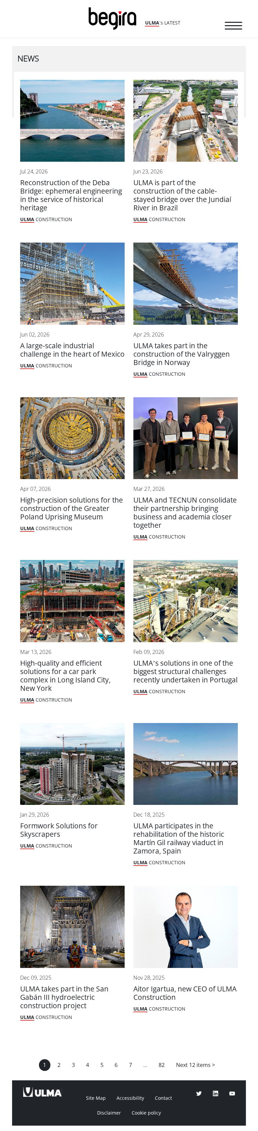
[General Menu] (233, 26)
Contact (163, 1098)
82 (162, 1065)
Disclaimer (109, 1113)
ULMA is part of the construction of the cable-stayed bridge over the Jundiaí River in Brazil (182, 195)
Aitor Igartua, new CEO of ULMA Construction (184, 993)
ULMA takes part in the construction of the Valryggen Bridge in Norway (181, 354)
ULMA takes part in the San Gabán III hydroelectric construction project (64, 997)
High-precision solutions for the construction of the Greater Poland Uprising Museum (71, 508)
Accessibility (130, 1098)
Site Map (96, 1098)
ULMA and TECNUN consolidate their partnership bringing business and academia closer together (185, 512)
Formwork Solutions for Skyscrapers (59, 830)
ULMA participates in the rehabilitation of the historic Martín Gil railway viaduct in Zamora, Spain (178, 838)
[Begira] (115, 18)
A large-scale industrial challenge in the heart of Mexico (72, 350)
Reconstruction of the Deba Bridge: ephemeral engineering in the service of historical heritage (71, 195)
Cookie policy (146, 1113)
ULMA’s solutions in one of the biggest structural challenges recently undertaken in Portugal (185, 671)
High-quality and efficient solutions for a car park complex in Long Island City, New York (65, 675)
